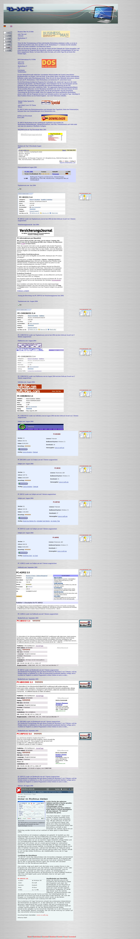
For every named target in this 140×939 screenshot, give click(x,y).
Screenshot (72, 936)
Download (45, 936)
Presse (66, 936)
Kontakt (60, 936)
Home (30, 936)
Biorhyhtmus (37, 936)
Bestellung (53, 936)
